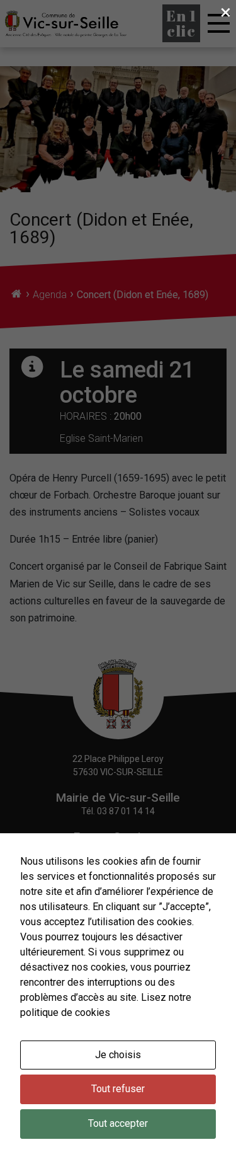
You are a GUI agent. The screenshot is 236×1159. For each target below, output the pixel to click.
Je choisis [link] (118, 1055)
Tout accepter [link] (118, 1123)
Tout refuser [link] (118, 1089)
